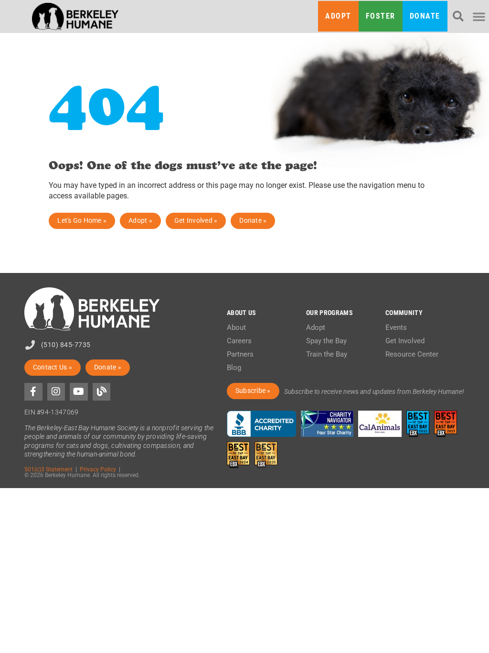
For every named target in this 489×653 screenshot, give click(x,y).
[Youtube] (79, 392)
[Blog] (102, 392)
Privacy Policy (98, 469)
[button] (458, 16)
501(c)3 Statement (48, 469)
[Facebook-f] (33, 392)
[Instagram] (56, 392)
